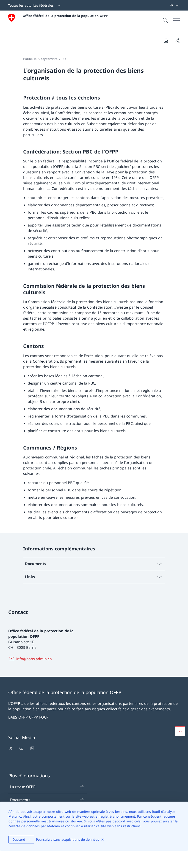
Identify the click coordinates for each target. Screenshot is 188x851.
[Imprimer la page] (165, 40)
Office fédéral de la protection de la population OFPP (65, 15)
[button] (180, 731)
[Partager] (176, 40)
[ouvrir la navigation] (176, 20)
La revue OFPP (23, 786)
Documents (20, 799)
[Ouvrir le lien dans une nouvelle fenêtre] (11, 748)
